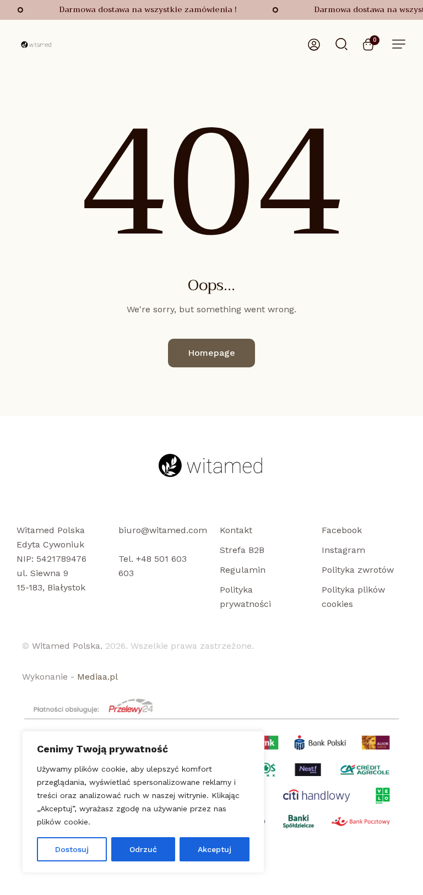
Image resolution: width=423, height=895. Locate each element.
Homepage (211, 353)
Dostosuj (72, 849)
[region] (143, 802)
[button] (398, 44)
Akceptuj (214, 849)
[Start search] (341, 43)
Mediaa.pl (97, 676)
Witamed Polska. (67, 646)
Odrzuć (143, 849)
